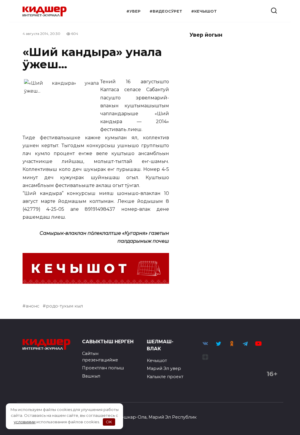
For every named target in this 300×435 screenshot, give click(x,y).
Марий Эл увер (164, 368)
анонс (32, 306)
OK (109, 421)
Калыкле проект (165, 376)
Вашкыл (91, 376)
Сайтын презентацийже (100, 357)
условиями (24, 421)
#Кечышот (204, 11)
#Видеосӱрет (165, 11)
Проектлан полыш (103, 368)
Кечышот (157, 360)
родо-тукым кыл (64, 306)
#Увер (133, 11)
